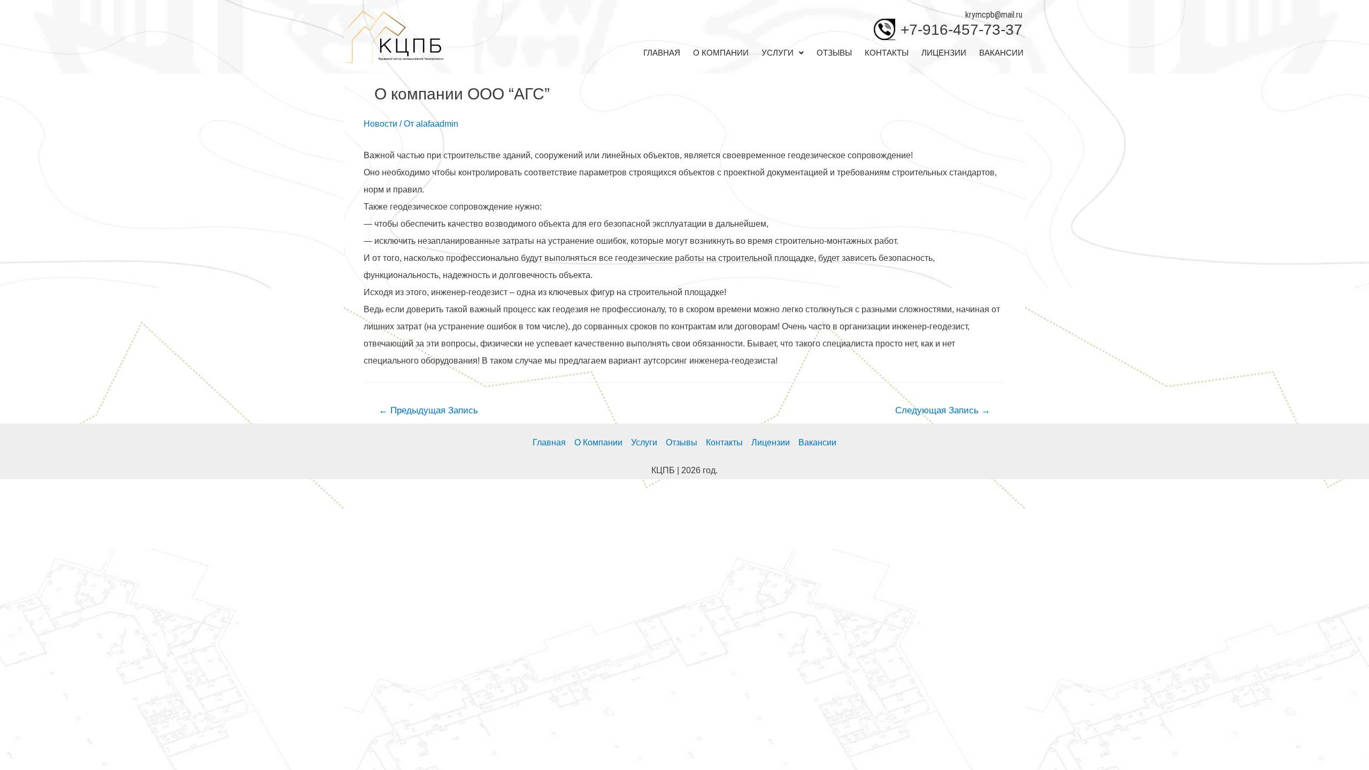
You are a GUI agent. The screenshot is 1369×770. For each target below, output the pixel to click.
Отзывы (834, 52)
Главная (661, 52)
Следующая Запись (942, 410)
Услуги (778, 52)
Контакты (887, 52)
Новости (380, 123)
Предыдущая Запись (428, 410)
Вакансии (1001, 52)
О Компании (721, 52)
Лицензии (943, 52)
